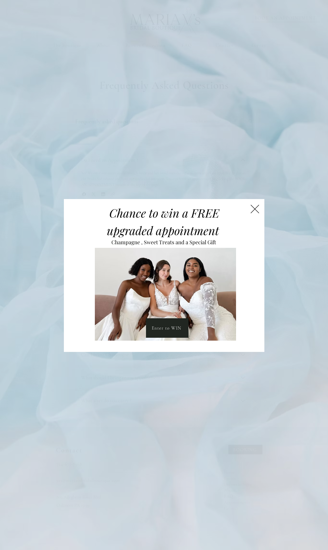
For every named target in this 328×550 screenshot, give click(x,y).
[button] (255, 209)
